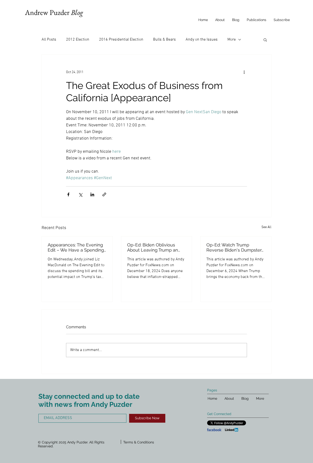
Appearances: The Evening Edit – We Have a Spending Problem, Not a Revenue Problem (76, 247)
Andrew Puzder (54, 12)
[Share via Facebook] (68, 194)
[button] (265, 40)
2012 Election (77, 39)
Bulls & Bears (164, 39)
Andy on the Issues (202, 39)
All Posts (49, 39)
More (231, 39)
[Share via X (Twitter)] (80, 194)
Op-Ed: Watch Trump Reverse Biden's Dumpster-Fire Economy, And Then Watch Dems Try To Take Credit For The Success (234, 247)
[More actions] (244, 72)
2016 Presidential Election (121, 39)
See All (266, 227)
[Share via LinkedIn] (92, 194)
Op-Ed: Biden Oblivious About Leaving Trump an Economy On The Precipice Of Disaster (155, 247)
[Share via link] (104, 194)
